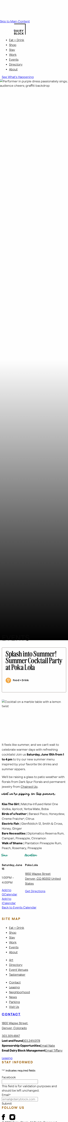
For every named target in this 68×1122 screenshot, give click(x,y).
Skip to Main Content (15, 21)
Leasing (7, 1058)
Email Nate (47, 1045)
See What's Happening (18, 77)
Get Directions (35, 891)
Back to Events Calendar (19, 907)
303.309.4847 (11, 1035)
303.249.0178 (31, 1040)
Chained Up (29, 786)
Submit (7, 1103)
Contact (11, 1014)
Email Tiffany (54, 1050)
